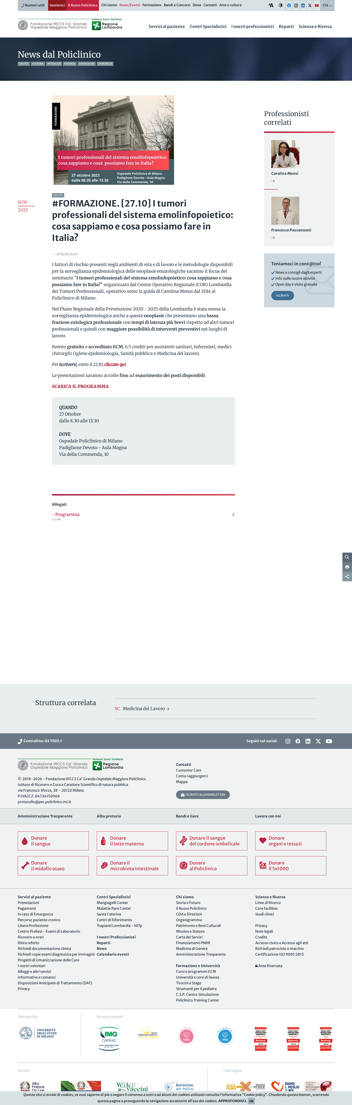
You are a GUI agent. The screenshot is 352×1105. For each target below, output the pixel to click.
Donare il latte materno (127, 841)
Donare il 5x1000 (279, 865)
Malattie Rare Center (114, 908)
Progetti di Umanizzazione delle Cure (48, 960)
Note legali (264, 931)
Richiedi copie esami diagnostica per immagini (56, 954)
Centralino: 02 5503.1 (42, 741)
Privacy (24, 988)
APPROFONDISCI (232, 1101)
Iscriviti (282, 295)
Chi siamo (109, 5)
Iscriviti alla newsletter (205, 794)
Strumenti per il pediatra (196, 988)
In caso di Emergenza (35, 914)
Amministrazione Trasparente (201, 954)
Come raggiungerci (192, 776)
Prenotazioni (28, 902)
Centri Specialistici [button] (208, 26)
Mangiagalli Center (112, 902)
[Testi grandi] (271, 5)
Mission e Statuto (190, 931)
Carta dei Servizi (189, 937)
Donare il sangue (41, 841)
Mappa (181, 781)
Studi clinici (264, 914)
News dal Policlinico (59, 54)
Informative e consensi (37, 977)
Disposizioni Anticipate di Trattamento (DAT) (55, 983)
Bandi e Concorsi (177, 5)
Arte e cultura (230, 5)
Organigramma (189, 920)
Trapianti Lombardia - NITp (119, 925)
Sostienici (57, 5)
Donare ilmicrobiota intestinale (134, 865)
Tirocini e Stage (188, 983)
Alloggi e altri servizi (34, 971)
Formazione (151, 5)
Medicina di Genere (192, 948)
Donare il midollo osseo (47, 865)
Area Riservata (270, 965)
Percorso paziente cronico (39, 920)
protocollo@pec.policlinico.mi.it (44, 802)
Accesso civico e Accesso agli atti (281, 943)
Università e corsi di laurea (197, 977)
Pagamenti (27, 908)
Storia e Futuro (188, 902)
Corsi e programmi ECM (196, 971)
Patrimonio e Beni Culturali (198, 925)
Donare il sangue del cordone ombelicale (214, 841)
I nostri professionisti (252, 26)
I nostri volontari (31, 965)
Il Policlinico (82, 5)
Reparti (286, 26)
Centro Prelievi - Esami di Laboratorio (49, 931)
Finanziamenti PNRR (193, 943)
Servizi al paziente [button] (167, 26)
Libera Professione (33, 925)
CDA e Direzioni (189, 914)
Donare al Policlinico (203, 865)
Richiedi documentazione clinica (44, 948)
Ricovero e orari (31, 937)
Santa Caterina (109, 914)
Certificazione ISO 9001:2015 (279, 954)
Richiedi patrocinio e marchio (279, 948)
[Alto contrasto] (280, 5)
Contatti (210, 5)
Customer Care (188, 770)
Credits (261, 937)
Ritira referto (28, 943)
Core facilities (266, 908)
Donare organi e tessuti (285, 841)
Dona (197, 5)
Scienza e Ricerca (315, 26)
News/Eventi (129, 5)
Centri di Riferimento (114, 920)
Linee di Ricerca (268, 902)
